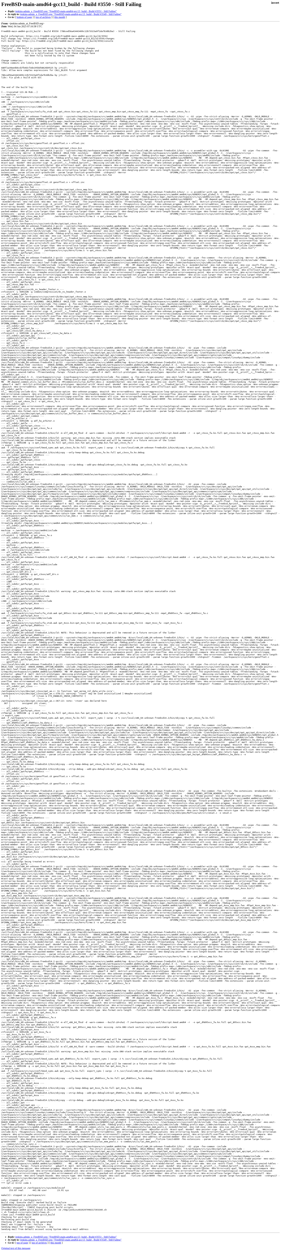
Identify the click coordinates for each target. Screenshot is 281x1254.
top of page (22, 1242)
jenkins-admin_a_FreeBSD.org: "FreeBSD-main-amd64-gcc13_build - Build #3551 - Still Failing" (66, 11)
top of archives (43, 17)
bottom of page (24, 17)
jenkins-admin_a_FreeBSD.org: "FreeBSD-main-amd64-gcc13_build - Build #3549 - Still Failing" (71, 14)
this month (59, 17)
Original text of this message (15, 1248)
